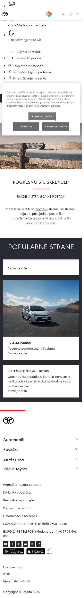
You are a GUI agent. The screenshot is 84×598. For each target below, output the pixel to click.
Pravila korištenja (13, 567)
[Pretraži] (63, 14)
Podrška (11, 449)
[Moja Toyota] (71, 14)
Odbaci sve (26, 126)
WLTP (6, 574)
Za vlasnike (13, 458)
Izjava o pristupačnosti (16, 581)
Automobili (13, 439)
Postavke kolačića (42, 116)
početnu (41, 208)
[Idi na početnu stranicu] (5, 14)
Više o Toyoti (15, 468)
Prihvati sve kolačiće (56, 126)
